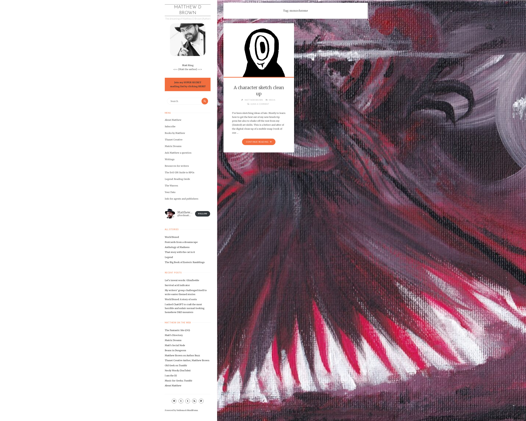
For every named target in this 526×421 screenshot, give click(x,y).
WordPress (192, 410)
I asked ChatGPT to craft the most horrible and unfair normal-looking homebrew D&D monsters (184, 308)
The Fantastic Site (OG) (177, 330)
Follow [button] (202, 213)
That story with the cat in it (180, 252)
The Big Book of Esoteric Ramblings (185, 262)
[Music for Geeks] (187, 401)
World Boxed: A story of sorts (181, 299)
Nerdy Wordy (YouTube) (178, 370)
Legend (169, 257)
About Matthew (173, 385)
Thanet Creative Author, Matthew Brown (187, 360)
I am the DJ (171, 375)
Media (272, 100)
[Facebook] (174, 401)
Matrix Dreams (173, 340)
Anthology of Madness (177, 247)
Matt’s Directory (174, 335)
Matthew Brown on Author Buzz (182, 355)
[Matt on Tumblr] (181, 401)
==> (200, 69)
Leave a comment (260, 104)
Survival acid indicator (177, 285)
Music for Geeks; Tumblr (178, 380)
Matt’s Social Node (175, 345)
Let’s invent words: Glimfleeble (182, 280)
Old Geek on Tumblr (176, 365)
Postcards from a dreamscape (181, 242)
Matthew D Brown (187, 10)
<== (175, 69)
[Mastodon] (201, 401)
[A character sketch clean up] (258, 58)
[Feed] (194, 401)
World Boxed (172, 237)
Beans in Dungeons (175, 350)
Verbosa (180, 410)
